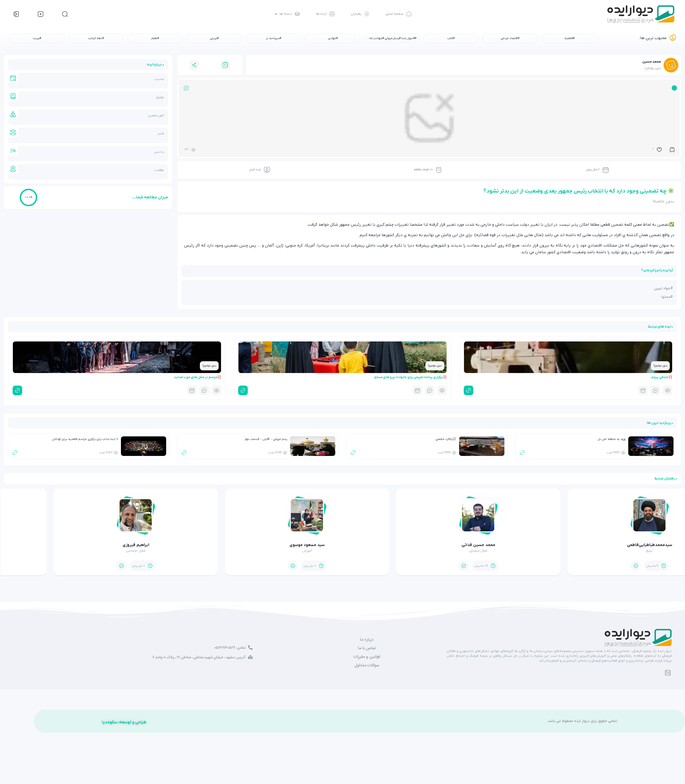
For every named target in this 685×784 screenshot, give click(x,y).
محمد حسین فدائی (599, 545)
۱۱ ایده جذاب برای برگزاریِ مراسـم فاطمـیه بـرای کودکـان (85, 439)
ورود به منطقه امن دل (611, 439)
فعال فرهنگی (599, 550)
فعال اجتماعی (256, 550)
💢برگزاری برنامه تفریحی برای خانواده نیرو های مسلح (410, 377)
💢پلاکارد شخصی (446, 439)
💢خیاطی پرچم (661, 377)
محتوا (665, 297)
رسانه (85, 550)
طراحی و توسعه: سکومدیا (124, 722)
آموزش (428, 550)
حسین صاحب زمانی (85, 545)
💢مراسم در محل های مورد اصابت (197, 377)
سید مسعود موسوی (427, 545)
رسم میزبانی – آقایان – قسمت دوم (266, 439)
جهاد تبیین (662, 288)
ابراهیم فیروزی (256, 545)
